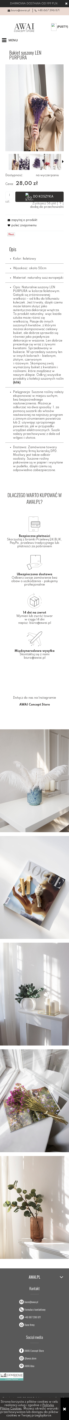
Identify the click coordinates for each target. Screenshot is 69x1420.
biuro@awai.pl (20, 10)
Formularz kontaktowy (35, 1309)
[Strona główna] (23, 27)
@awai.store (30, 1358)
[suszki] (24, 162)
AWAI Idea (29, 1366)
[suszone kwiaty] (35, 162)
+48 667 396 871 (49, 10)
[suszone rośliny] (56, 162)
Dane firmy (29, 1325)
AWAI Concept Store (34, 1351)
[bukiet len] (14, 162)
